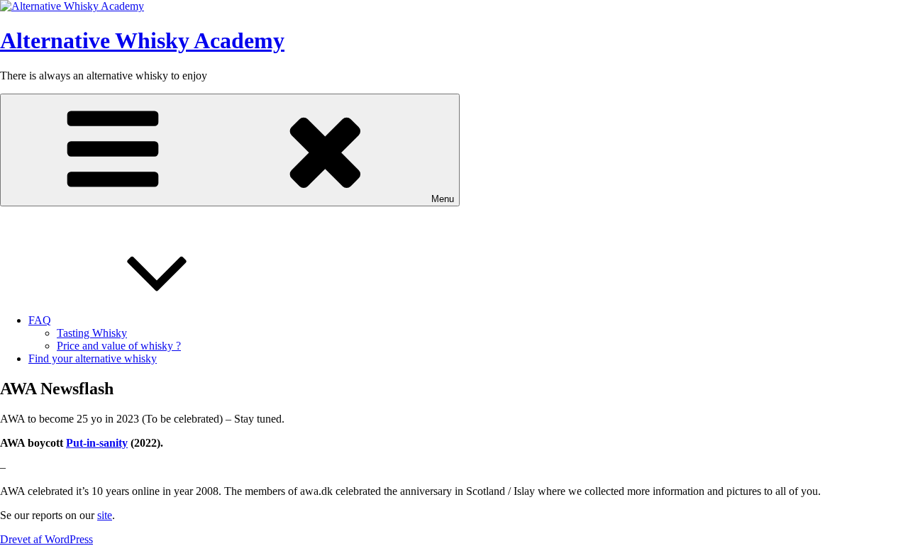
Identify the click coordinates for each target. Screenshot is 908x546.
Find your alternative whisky (92, 358)
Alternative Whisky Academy (142, 40)
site (104, 515)
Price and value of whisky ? (119, 346)
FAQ (39, 320)
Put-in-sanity (97, 443)
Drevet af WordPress (46, 539)
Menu (442, 199)
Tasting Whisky (92, 333)
